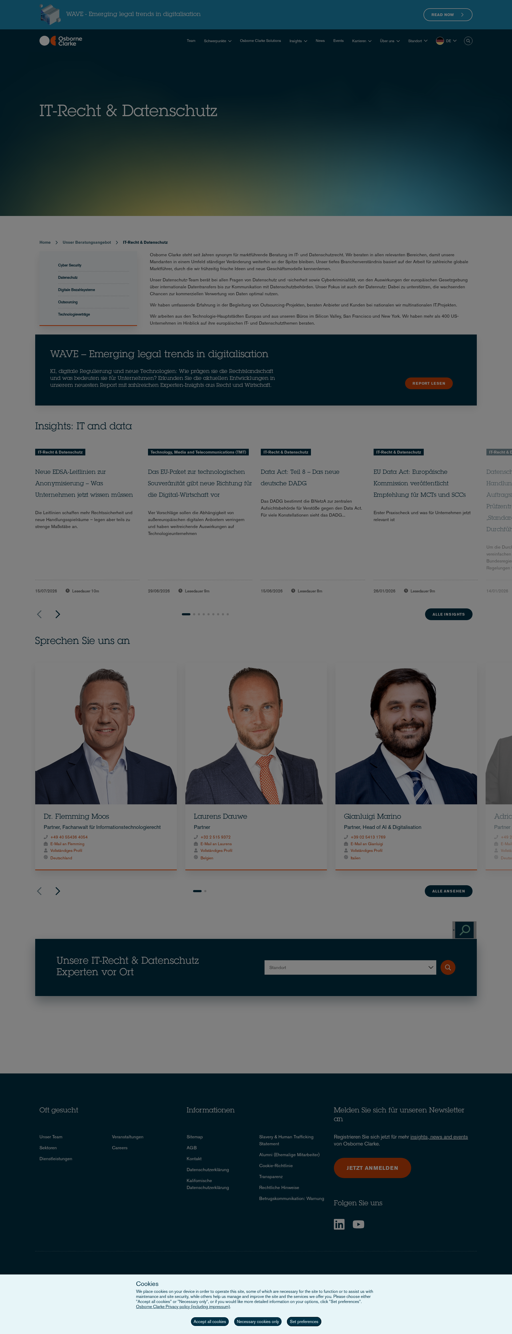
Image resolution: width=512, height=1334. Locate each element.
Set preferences (304, 1321)
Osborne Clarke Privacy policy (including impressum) (183, 1306)
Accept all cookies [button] (210, 1321)
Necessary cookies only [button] (258, 1321)
